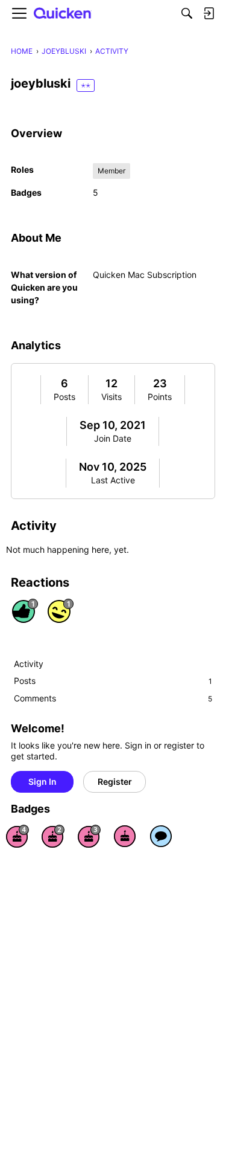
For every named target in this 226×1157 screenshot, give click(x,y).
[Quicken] (63, 14)
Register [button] (115, 781)
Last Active (113, 480)
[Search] (187, 13)
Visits (111, 397)
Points (160, 397)
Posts (64, 397)
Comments (113, 698)
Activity (28, 664)
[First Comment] (160, 836)
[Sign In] (208, 13)
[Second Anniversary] (53, 836)
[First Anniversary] (124, 836)
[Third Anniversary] (89, 836)
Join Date (112, 438)
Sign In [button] (42, 781)
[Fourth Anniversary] (17, 836)
